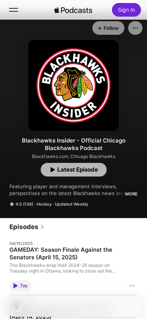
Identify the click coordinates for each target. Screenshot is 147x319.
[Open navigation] (13, 10)
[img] (73, 10)
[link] (26, 227)
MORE (131, 194)
